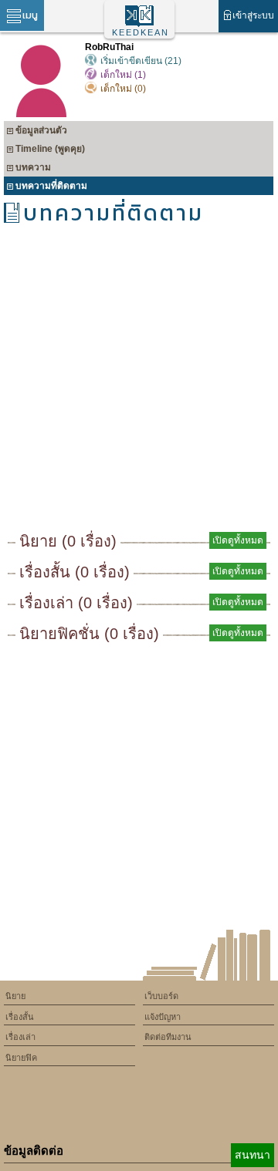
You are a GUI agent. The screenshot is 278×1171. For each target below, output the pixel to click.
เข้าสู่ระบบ (253, 15)
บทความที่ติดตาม (51, 185)
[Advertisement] (139, 383)
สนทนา (252, 1155)
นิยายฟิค (21, 1057)
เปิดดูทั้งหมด (237, 540)
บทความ (33, 167)
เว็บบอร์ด (161, 996)
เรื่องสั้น (19, 1016)
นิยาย (15, 996)
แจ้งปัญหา (162, 1016)
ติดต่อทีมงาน (168, 1036)
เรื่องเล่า (20, 1036)
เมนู (30, 15)
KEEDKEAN (140, 32)
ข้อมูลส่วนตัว (41, 130)
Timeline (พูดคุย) (50, 148)
